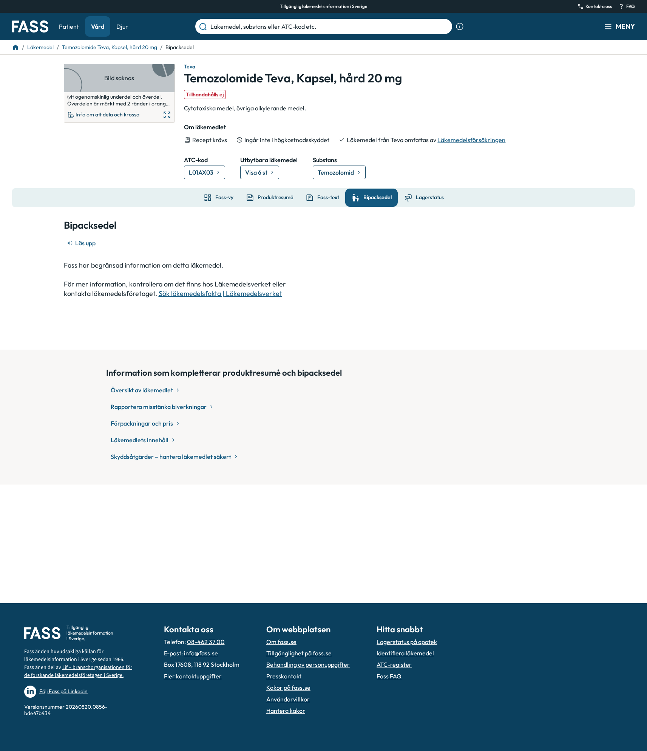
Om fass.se (281, 642)
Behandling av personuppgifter (308, 664)
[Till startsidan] (15, 47)
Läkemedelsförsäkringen (471, 140)
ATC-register (394, 664)
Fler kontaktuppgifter (193, 676)
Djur (122, 26)
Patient (69, 26)
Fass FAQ (389, 676)
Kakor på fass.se (288, 687)
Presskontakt (283, 676)
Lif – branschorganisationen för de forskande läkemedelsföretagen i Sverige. (78, 671)
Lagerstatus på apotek (407, 642)
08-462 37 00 (206, 642)
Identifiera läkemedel (405, 653)
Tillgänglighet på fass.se (299, 653)
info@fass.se (201, 653)
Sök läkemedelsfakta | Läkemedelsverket (220, 293)
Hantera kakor (285, 710)
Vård (97, 26)
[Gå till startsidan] (30, 26)
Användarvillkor (288, 699)
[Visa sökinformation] (459, 26)
